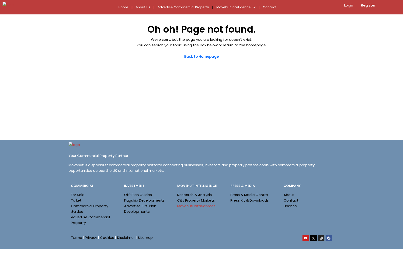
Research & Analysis (194, 194)
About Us (143, 7)
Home (123, 7)
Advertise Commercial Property (183, 7)
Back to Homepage (201, 56)
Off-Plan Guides (138, 194)
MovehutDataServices (196, 205)
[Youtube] (305, 238)
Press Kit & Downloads (249, 200)
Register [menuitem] (368, 5)
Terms (76, 237)
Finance (290, 205)
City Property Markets (196, 200)
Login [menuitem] (349, 5)
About (289, 194)
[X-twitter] (313, 238)
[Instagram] (321, 238)
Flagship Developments (144, 200)
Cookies (107, 237)
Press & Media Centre (249, 194)
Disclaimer (126, 237)
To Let (76, 200)
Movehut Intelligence (233, 7)
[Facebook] (329, 238)
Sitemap (145, 237)
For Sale (77, 194)
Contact (270, 7)
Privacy (91, 237)
